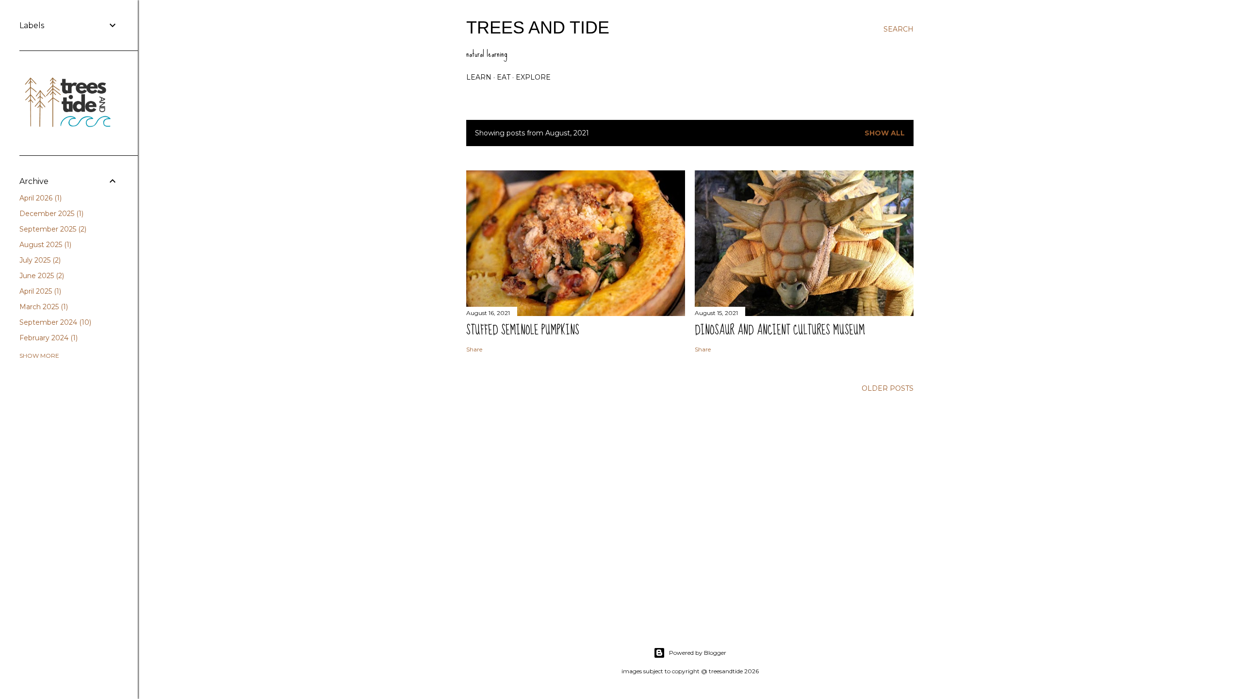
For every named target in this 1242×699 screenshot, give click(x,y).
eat (503, 77)
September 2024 (54, 322)
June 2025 (40, 275)
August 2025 (44, 244)
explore (533, 77)
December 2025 (50, 213)
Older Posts (888, 388)
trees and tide (537, 27)
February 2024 (47, 337)
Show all (885, 133)
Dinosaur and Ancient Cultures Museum (780, 330)
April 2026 (39, 198)
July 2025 (39, 260)
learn (478, 77)
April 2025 (39, 291)
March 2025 (42, 306)
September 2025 (51, 229)
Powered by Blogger (697, 652)
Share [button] (474, 349)
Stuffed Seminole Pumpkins (522, 330)
